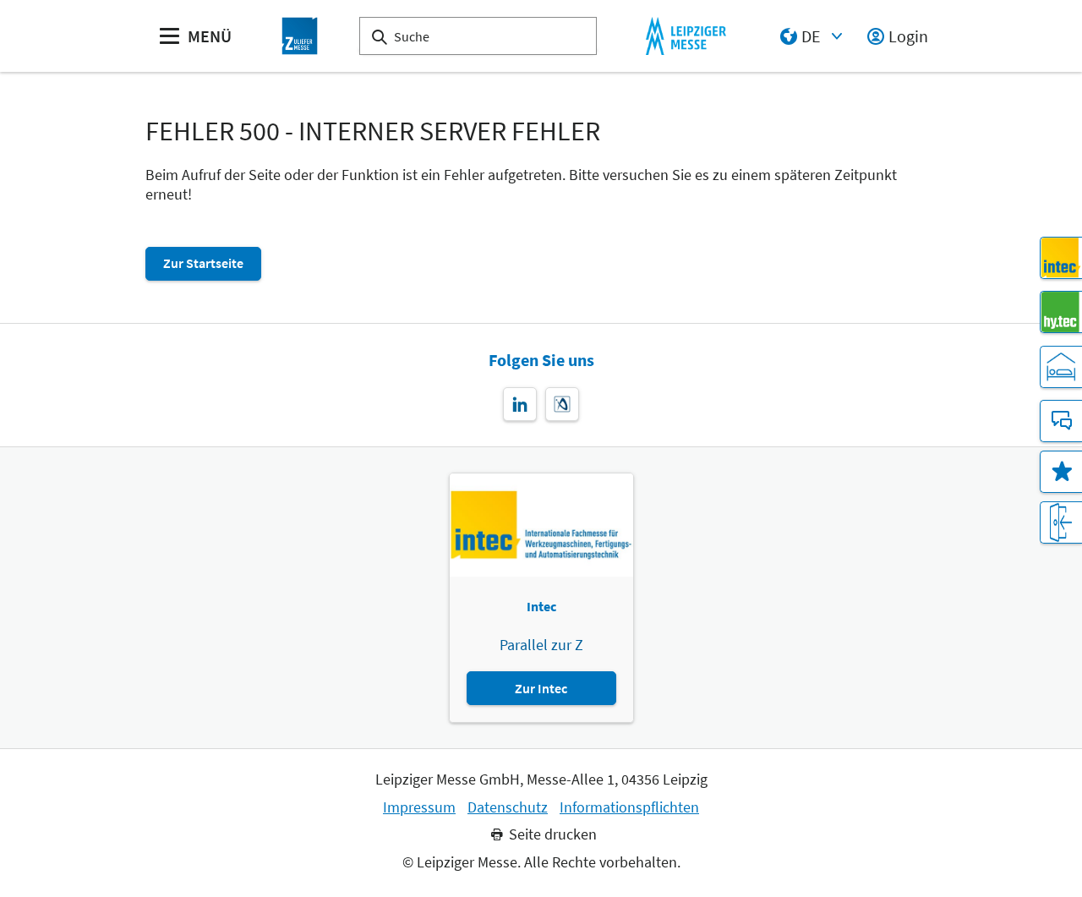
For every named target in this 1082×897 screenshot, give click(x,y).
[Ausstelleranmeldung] (1061, 522)
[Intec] (1061, 258)
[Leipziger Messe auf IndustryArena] (562, 404)
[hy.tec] (1061, 312)
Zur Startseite (203, 262)
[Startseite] (300, 36)
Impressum (419, 807)
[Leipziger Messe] (686, 36)
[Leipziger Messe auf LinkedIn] (520, 404)
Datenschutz (507, 807)
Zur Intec (541, 688)
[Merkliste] (1061, 472)
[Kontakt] (1061, 421)
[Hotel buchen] (1061, 367)
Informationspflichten (629, 807)
